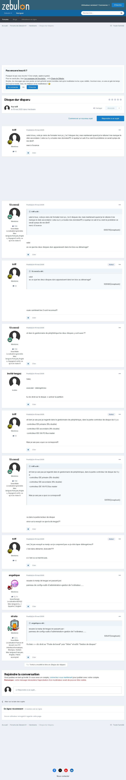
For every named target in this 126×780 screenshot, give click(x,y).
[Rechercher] (121, 13)
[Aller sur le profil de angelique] (14, 583)
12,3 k (15, 597)
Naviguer (20, 13)
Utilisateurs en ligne (29, 19)
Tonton (32, 665)
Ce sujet (112, 13)
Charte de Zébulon (57, 78)
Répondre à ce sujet (110, 118)
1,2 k (15, 638)
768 (15, 226)
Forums (5, 19)
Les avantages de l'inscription (34, 78)
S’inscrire (118, 5)
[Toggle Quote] (30, 212)
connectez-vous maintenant (61, 677)
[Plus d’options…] (119, 130)
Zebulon (7, 13)
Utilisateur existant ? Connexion (95, 5)
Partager (98, 108)
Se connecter (13, 87)
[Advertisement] (30, 48)
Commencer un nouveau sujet (80, 118)
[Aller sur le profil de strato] (14, 625)
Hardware (32, 109)
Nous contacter (63, 776)
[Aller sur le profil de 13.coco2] (14, 213)
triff (16, 107)
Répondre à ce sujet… (26, 690)
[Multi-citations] (28, 153)
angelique (14, 575)
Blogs (15, 19)
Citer (34, 153)
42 (15, 151)
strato (14, 616)
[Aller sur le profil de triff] (7, 108)
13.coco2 (14, 204)
